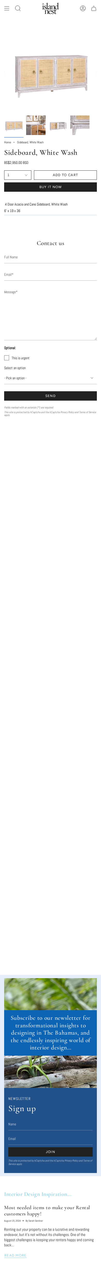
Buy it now (50, 187)
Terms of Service (87, 412)
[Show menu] (7, 8)
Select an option (15, 368)
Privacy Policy (67, 412)
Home (7, 142)
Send (50, 396)
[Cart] (93, 8)
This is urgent (21, 358)
